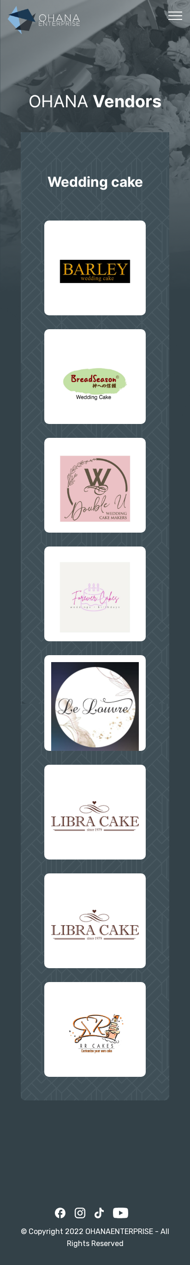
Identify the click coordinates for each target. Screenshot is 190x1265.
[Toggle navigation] (175, 15)
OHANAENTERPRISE (119, 1231)
